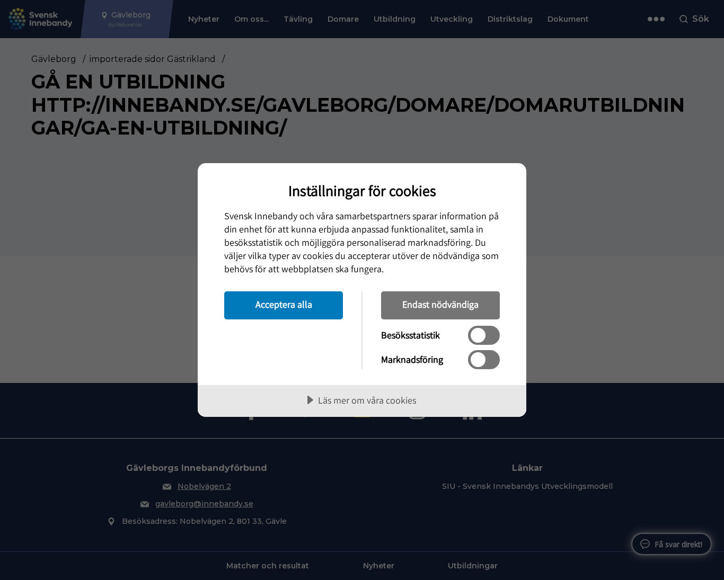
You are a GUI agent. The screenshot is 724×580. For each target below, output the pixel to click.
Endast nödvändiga (440, 304)
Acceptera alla (283, 304)
